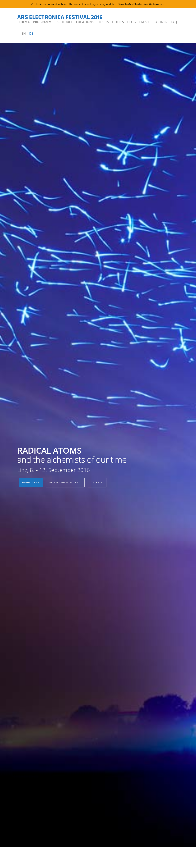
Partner (160, 22)
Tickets (103, 22)
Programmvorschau (65, 482)
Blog (131, 22)
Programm (42, 22)
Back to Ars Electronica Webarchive (141, 4)
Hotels (118, 22)
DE (31, 33)
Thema (24, 22)
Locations (85, 22)
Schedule (65, 22)
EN (24, 33)
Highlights (30, 482)
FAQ (174, 22)
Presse (144, 22)
